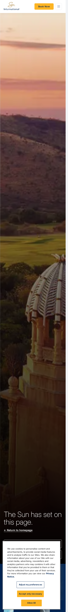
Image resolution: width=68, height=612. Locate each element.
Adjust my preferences (30, 584)
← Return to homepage (18, 530)
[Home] (11, 6)
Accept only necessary (30, 593)
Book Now (44, 6)
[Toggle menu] (59, 6)
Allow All (31, 603)
